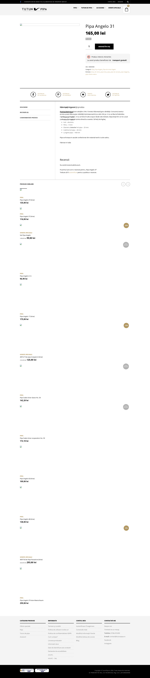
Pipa (75, 8)
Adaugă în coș (104, 47)
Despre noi (108, 626)
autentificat (73, 172)
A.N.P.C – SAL (52, 658)
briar (92, 72)
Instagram (107, 643)
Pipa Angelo (98, 69)
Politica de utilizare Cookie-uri (58, 630)
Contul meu (111, 2)
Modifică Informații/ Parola (85, 633)
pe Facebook (42, 94)
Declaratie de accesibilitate (57, 651)
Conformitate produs (29, 118)
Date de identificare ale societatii (59, 648)
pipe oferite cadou (91, 74)
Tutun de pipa (86, 8)
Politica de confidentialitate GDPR (59, 633)
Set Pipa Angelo (25, 235)
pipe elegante (125, 72)
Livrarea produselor (55, 640)
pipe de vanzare (115, 72)
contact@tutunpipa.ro (117, 636)
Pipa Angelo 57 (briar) (27, 216)
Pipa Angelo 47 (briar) (27, 200)
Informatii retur (53, 644)
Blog (77, 640)
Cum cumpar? (53, 637)
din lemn (97, 72)
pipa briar (104, 72)
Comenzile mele (81, 630)
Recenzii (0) (24, 112)
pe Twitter (115, 94)
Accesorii (100, 8)
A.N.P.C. (50, 655)
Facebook (107, 640)
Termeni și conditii (54, 626)
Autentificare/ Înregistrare (85, 626)
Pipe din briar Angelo (109, 69)
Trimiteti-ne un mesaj (111, 630)
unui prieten (91, 94)
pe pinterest (67, 94)
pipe (108, 72)
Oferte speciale (114, 8)
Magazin (120, 2)
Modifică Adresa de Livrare (85, 637)
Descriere (24, 107)
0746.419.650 (115, 633)
